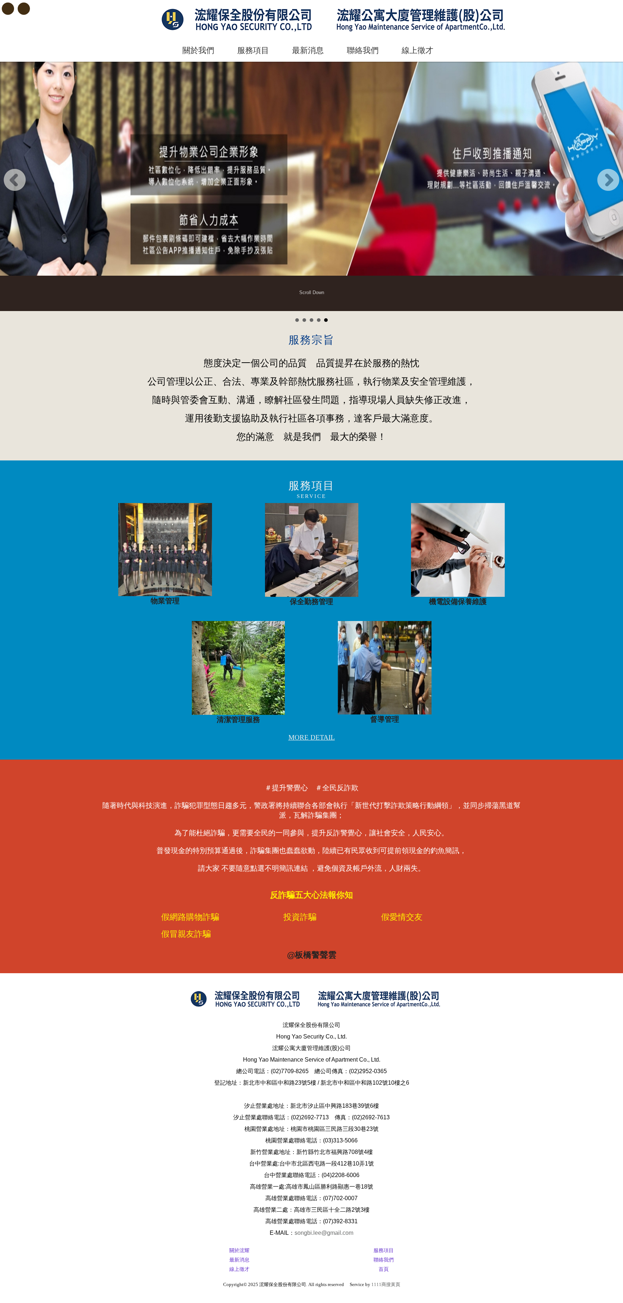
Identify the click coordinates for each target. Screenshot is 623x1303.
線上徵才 (417, 50)
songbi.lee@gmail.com (324, 1233)
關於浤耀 (239, 1250)
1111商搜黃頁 (385, 1284)
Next (608, 180)
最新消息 (308, 50)
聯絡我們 (363, 50)
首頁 (384, 1269)
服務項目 (253, 50)
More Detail (311, 737)
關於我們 (198, 50)
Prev (15, 180)
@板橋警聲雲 (311, 954)
